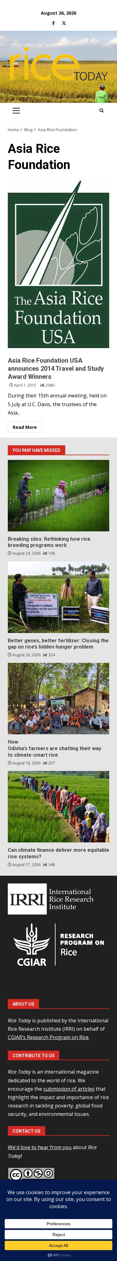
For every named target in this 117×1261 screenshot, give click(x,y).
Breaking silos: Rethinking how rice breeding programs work (58, 495)
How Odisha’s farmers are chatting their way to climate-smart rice (58, 698)
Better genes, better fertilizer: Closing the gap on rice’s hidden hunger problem (58, 597)
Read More (25, 427)
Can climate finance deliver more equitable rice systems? (58, 806)
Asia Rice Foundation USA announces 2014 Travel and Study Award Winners (58, 265)
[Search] (102, 111)
